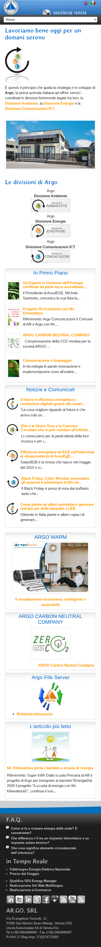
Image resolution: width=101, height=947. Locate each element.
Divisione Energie (59, 103)
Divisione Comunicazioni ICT (29, 108)
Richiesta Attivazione (35, 714)
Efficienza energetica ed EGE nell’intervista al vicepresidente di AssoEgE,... (57, 454)
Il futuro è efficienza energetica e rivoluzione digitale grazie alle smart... (52, 401)
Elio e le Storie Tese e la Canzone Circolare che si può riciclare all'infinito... (56, 428)
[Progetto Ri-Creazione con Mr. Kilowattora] (13, 317)
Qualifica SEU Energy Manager (33, 881)
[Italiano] (93, 4)
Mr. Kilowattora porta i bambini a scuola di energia (50, 768)
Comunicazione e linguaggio (47, 360)
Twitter (19, 899)
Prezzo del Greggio (24, 874)
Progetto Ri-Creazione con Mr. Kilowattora (49, 311)
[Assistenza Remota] (66, 8)
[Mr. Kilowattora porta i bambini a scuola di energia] (50, 747)
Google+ (55, 899)
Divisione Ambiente (21, 103)
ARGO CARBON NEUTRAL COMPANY (56, 335)
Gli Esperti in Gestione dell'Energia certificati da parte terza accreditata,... (55, 285)
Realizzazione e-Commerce (30, 890)
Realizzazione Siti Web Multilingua (36, 885)
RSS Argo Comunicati (81, 899)
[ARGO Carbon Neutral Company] (13, 343)
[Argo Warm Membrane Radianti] (50, 567)
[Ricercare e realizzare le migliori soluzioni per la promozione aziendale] (50, 256)
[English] (86, 4)
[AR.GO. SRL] (11, 7)
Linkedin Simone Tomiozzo (28, 899)
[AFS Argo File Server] (50, 696)
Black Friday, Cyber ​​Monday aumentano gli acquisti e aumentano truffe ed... (55, 480)
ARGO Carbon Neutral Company (66, 665)
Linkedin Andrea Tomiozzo (10, 899)
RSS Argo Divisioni (63, 899)
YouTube (72, 899)
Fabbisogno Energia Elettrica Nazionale (40, 869)
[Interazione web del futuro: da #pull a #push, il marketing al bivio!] (13, 368)
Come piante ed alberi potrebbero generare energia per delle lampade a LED (57, 506)
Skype (37, 899)
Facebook (46, 899)
